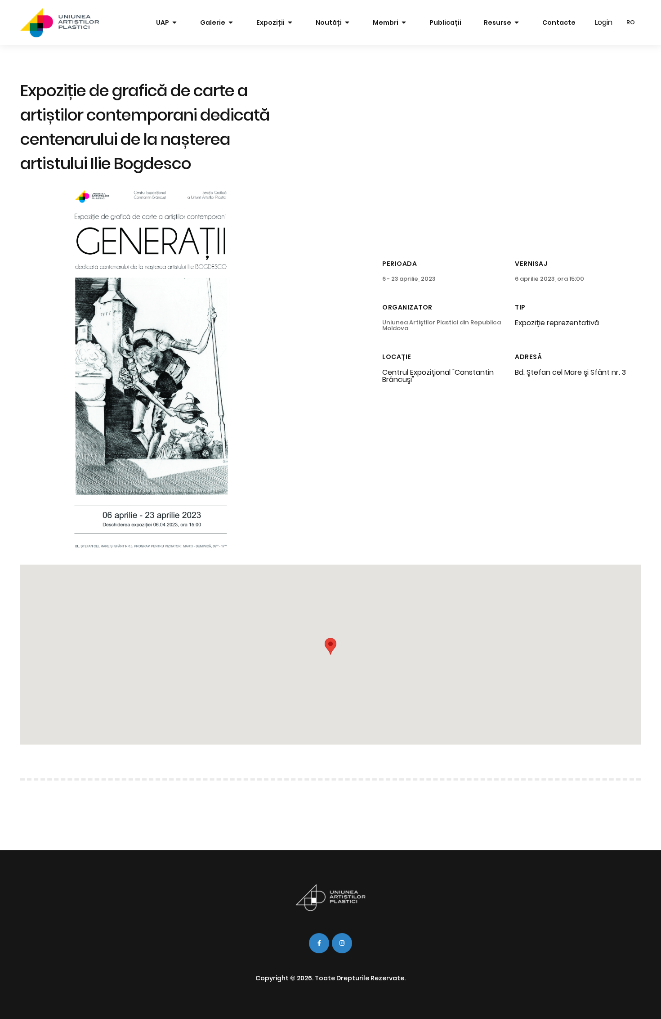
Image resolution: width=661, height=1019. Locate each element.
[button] (330, 646)
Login (603, 22)
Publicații (445, 22)
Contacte (559, 22)
